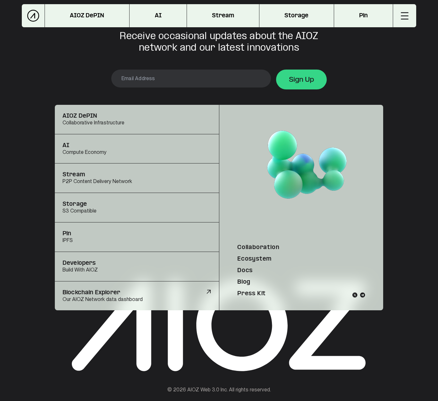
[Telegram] (362, 294)
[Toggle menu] (404, 15)
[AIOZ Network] (33, 15)
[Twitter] (355, 294)
